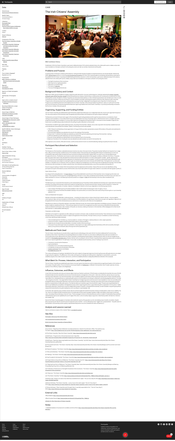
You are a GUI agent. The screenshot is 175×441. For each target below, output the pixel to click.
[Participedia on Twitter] (167, 424)
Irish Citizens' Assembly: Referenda (10, 49)
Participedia (8, 2)
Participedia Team (6, 23)
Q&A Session (5, 132)
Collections (15, 429)
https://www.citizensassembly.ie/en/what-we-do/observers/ (79, 373)
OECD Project (5, 24)
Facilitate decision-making (8, 126)
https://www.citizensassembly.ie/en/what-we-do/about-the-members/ (86, 352)
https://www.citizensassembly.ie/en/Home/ (63, 395)
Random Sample (6, 109)
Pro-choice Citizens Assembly (53, 56)
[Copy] (124, 7)
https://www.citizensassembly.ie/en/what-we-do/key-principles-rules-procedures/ (88, 349)
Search (3, 426)
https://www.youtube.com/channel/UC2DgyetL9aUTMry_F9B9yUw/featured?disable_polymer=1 (87, 376)
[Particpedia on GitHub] (161, 424)
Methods (15, 426)
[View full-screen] (120, 16)
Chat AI (169, 436)
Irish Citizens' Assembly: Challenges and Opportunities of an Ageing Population (10, 46)
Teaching (4, 429)
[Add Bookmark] (124, 9)
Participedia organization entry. (59, 238)
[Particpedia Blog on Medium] (158, 424)
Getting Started (5, 430)
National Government (7, 190)
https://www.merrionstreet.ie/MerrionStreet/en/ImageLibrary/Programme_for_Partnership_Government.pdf (71, 337)
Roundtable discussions (53, 250)
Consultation (5, 87)
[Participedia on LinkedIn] (169, 424)
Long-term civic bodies (7, 115)
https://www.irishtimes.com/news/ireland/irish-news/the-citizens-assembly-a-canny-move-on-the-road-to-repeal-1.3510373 (78, 384)
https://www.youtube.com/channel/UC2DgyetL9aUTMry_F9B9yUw (73, 398)
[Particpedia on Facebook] (164, 424)
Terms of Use (25, 429)
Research (4, 427)
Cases (14, 424)
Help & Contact (26, 427)
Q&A (86, 177)
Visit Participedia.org (160, 2)
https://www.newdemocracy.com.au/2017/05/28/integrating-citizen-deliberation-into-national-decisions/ (76, 330)
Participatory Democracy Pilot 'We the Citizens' (56, 316)
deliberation (86, 265)
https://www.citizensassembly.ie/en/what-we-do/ (84, 333)
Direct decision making (7, 88)
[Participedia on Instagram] (172, 424)
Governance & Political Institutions (10, 12)
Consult (4, 93)
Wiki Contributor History (52, 62)
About (24, 424)
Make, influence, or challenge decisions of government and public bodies (11, 81)
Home (3, 424)
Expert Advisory (69, 174)
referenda (57, 86)
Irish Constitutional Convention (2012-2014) (55, 319)
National (4, 36)
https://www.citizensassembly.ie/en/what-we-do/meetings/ (78, 354)
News (24, 426)
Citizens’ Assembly (6, 130)
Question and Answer (53, 249)
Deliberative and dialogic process (10, 113)
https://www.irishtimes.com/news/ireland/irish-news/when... (62, 389)
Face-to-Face (5, 153)
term (58, 88)
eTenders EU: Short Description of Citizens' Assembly (57, 401)
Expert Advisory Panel (7, 135)
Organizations (16, 427)
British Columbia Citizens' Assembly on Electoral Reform (58, 322)
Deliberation (5, 134)
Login (170, 2)
